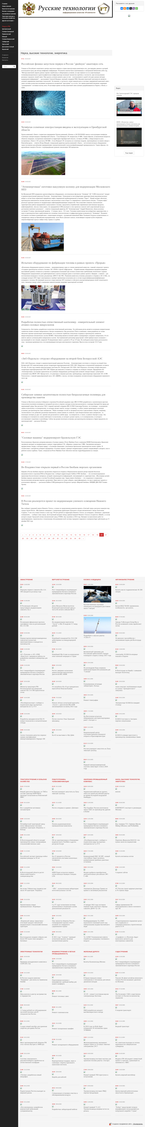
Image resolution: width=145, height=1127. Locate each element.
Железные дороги (91, 951)
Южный (4, 37)
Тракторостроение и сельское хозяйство (8, 17)
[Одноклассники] (124, 8)
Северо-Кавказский (8, 39)
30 (58, 538)
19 (97, 535)
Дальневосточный (8, 47)
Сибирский (5, 42)
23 (27, 538)
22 (23, 538)
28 (49, 538)
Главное (4, 4)
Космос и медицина (8, 11)
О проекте (5, 55)
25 (36, 538)
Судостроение (121, 951)
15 (80, 535)
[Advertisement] (66, 33)
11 (62, 535)
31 (62, 538)
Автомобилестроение (9, 14)
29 (53, 538)
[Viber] (133, 8)
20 (101, 535)
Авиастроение (6, 6)
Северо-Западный (8, 31)
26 (40, 538)
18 (93, 535)
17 (88, 535)
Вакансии (5, 57)
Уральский (5, 44)
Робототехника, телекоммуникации (60, 780)
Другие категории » (8, 21)
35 (79, 538)
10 (58, 535)
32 (66, 538)
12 (67, 535)
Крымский (5, 49)
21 (106, 535)
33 (71, 538)
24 (31, 538)
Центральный (6, 29)
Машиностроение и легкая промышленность (63, 952)
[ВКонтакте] (121, 8)
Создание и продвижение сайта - (127, 1124)
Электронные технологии (31, 951)
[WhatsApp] (136, 8)
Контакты (5, 60)
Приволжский (6, 34)
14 (75, 535)
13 (71, 535)
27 (45, 538)
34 (75, 538)
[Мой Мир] (127, 8)
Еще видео (129, 153)
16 (84, 535)
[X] (130, 8)
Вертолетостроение (8, 9)
